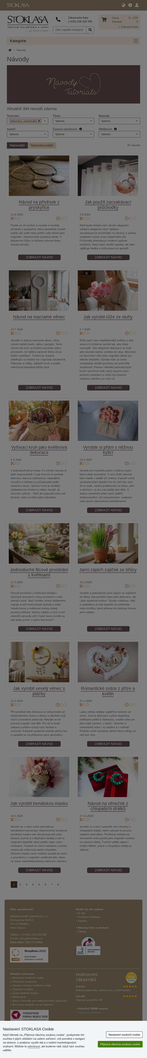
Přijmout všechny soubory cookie (120, 1044)
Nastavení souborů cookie (124, 1034)
